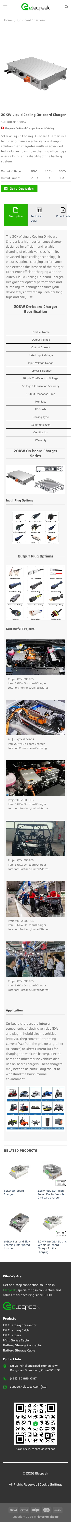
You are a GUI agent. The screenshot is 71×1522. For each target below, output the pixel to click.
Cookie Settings (51, 1484)
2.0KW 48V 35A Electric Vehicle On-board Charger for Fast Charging (51, 1247)
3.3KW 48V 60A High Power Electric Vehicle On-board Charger (50, 1194)
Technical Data (36, 218)
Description (16, 216)
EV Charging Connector (19, 1325)
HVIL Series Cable (16, 1340)
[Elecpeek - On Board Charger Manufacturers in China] (35, 7)
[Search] (66, 7)
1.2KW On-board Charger (14, 1192)
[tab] (16, 215)
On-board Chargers (31, 20)
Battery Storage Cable (19, 1350)
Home (8, 20)
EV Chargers (12, 1335)
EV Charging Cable (16, 1330)
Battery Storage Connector (22, 1345)
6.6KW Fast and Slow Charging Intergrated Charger (17, 1245)
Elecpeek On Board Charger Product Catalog (29, 128)
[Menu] (5, 7)
